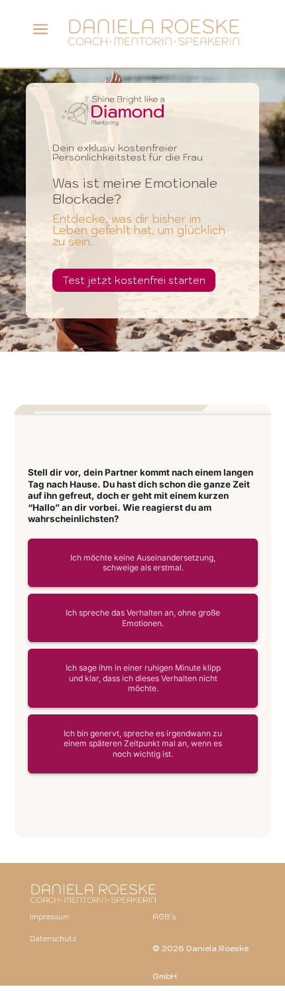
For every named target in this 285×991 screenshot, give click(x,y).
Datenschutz (53, 938)
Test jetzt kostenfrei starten (133, 280)
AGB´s (164, 916)
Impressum (50, 916)
